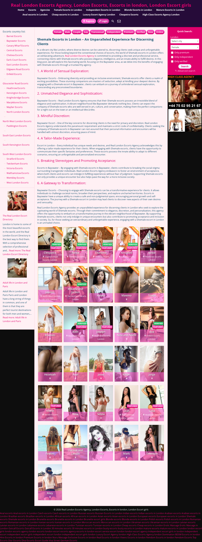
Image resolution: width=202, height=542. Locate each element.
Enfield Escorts (14, 74)
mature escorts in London (173, 528)
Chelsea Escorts (15, 55)
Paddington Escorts (17, 125)
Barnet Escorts (14, 36)
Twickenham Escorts (17, 163)
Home (21, 9)
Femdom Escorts (183, 537)
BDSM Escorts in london (187, 534)
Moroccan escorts (91, 522)
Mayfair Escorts (15, 107)
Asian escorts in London (124, 516)
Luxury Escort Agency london (111, 534)
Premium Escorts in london (38, 537)
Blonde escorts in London (135, 519)
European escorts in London (171, 516)
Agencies (45, 9)
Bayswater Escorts (16, 40)
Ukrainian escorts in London (164, 522)
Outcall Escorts (16, 528)
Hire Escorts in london (11, 537)
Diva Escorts (28, 540)
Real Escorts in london (108, 537)
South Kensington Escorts (16, 144)
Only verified (180, 61)
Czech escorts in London (65, 513)
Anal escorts (6, 513)
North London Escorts (18, 111)
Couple (77, 32)
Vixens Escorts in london (133, 537)
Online (159, 32)
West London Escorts (18, 182)
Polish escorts (156, 519)
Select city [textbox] (177, 41)
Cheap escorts (129, 525)
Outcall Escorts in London (38, 528)
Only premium (181, 52)
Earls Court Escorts (16, 59)
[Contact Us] (119, 21)
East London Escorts (17, 64)
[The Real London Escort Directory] (17, 201)
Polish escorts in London (177, 519)
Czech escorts (45, 513)
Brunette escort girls (94, 519)
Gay (86, 32)
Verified (141, 32)
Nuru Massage (59, 537)
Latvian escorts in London (13, 525)
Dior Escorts (14, 540)
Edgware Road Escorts (18, 69)
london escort (52, 531)
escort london (117, 531)
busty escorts (110, 528)
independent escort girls (20, 534)
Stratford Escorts (15, 158)
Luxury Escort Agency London (99, 14)
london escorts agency (16, 531)
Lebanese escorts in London (60, 525)
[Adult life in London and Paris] (17, 268)
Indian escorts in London (151, 513)
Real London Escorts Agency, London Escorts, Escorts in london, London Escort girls (101, 5)
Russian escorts (86, 513)
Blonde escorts (113, 519)
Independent (114, 32)
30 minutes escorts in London (87, 528)
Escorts (32, 9)
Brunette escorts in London (69, 519)
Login (105, 21)
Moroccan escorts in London (116, 522)
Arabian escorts (173, 513)
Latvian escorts (188, 522)
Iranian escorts (46, 522)
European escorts (147, 516)
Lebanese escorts (36, 525)
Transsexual (97, 32)
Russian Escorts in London (109, 513)
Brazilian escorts (17, 516)
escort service (102, 531)
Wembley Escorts (15, 177)
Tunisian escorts (84, 525)
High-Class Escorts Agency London (161, 14)
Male (67, 32)
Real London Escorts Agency (79, 55)
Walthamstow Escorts (18, 173)
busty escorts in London (130, 528)
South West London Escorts (17, 154)
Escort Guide (41, 540)
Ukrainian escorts (140, 522)
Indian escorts (130, 513)
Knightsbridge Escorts (18, 97)
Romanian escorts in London (23, 522)
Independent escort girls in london (166, 531)
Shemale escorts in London (22, 519)
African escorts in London (84, 516)
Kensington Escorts (17, 92)
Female (58, 32)
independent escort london (47, 534)
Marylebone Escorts (17, 102)
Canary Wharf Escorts (18, 45)
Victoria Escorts (15, 168)
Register (90, 21)
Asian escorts (105, 516)
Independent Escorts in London (103, 9)
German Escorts (68, 540)
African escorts (62, 516)
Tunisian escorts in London (107, 525)
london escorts (37, 531)
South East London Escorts (17, 135)
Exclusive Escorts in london (82, 537)
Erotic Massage (171, 525)
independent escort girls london (79, 534)
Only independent (183, 56)
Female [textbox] (175, 47)
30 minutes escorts (61, 528)
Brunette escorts (45, 519)
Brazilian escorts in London (40, 516)
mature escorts (151, 528)
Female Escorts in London (68, 9)
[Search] (112, 21)
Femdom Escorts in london (160, 537)
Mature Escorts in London (170, 9)
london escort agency (136, 531)
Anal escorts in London (35, 14)
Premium (128, 32)
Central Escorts (14, 50)
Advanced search (186, 70)
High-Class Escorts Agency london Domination (151, 534)
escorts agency (68, 531)
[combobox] (184, 41)
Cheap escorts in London (65, 14)
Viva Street (54, 540)
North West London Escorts (17, 121)
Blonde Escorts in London (138, 9)
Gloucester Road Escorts (15, 83)
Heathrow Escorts (16, 88)
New (150, 32)
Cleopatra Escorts (128, 14)
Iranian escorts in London (68, 522)
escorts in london (85, 531)
